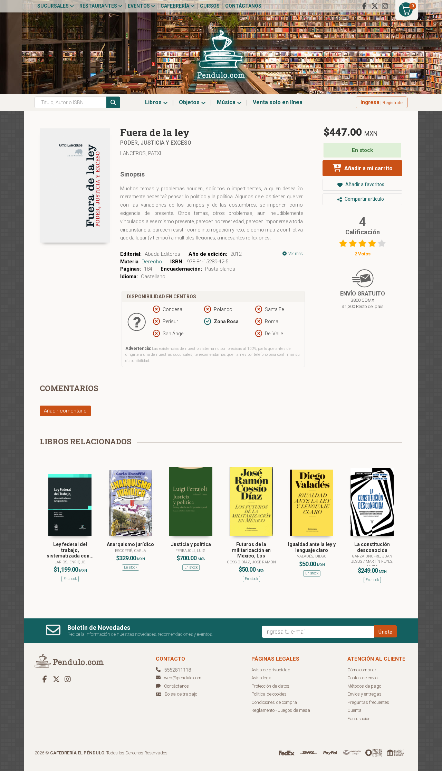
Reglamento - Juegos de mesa (280, 710)
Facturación (359, 718)
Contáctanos (243, 6)
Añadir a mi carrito (368, 168)
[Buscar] (113, 102)
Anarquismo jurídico (130, 544)
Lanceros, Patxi (140, 153)
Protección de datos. (270, 686)
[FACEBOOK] (364, 6)
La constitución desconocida (372, 547)
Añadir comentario (65, 411)
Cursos (210, 6)
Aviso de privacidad (270, 669)
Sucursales (53, 6)
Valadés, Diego (312, 556)
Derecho (152, 261)
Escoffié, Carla (130, 550)
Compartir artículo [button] (364, 199)
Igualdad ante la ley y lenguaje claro (312, 547)
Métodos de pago (364, 686)
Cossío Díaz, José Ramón (251, 562)
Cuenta (354, 710)
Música (227, 102)
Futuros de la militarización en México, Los (251, 550)
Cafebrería (175, 6)
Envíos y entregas (364, 694)
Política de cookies (269, 694)
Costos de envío (362, 677)
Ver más (295, 253)
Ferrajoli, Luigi (190, 550)
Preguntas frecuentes (368, 702)
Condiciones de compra (274, 702)
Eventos (139, 6)
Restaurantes (98, 6)
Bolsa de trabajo (181, 694)
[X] (374, 6)
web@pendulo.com (182, 677)
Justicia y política (191, 544)
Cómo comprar (361, 669)
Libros (154, 102)
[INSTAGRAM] (385, 6)
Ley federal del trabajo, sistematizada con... (70, 550)
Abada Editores (162, 254)
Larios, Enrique (70, 562)
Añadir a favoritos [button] (364, 184)
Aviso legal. (262, 677)
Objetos (190, 102)
